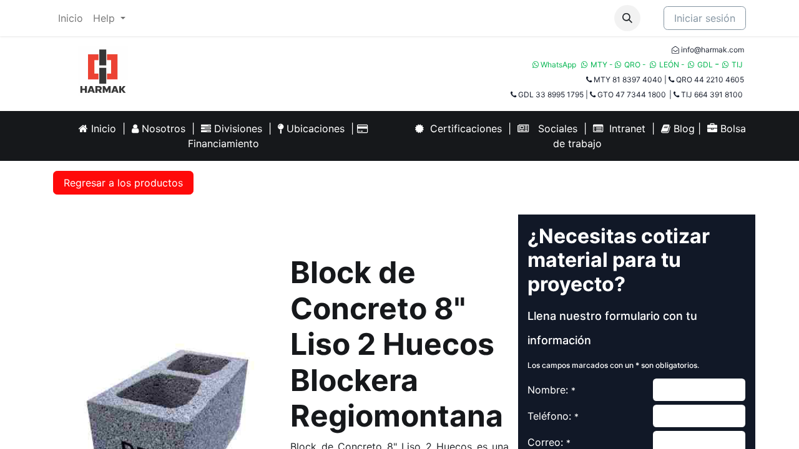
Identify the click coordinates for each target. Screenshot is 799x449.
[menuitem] (70, 18)
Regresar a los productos (123, 182)
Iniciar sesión (704, 18)
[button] (627, 18)
